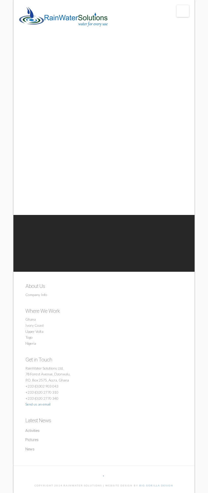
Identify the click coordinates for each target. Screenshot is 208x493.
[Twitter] (104, 473)
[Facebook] (97, 473)
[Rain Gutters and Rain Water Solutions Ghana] (63, 17)
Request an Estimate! (108, 239)
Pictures (32, 440)
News (29, 449)
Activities (32, 431)
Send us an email (37, 404)
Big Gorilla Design (156, 485)
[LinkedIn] (111, 473)
